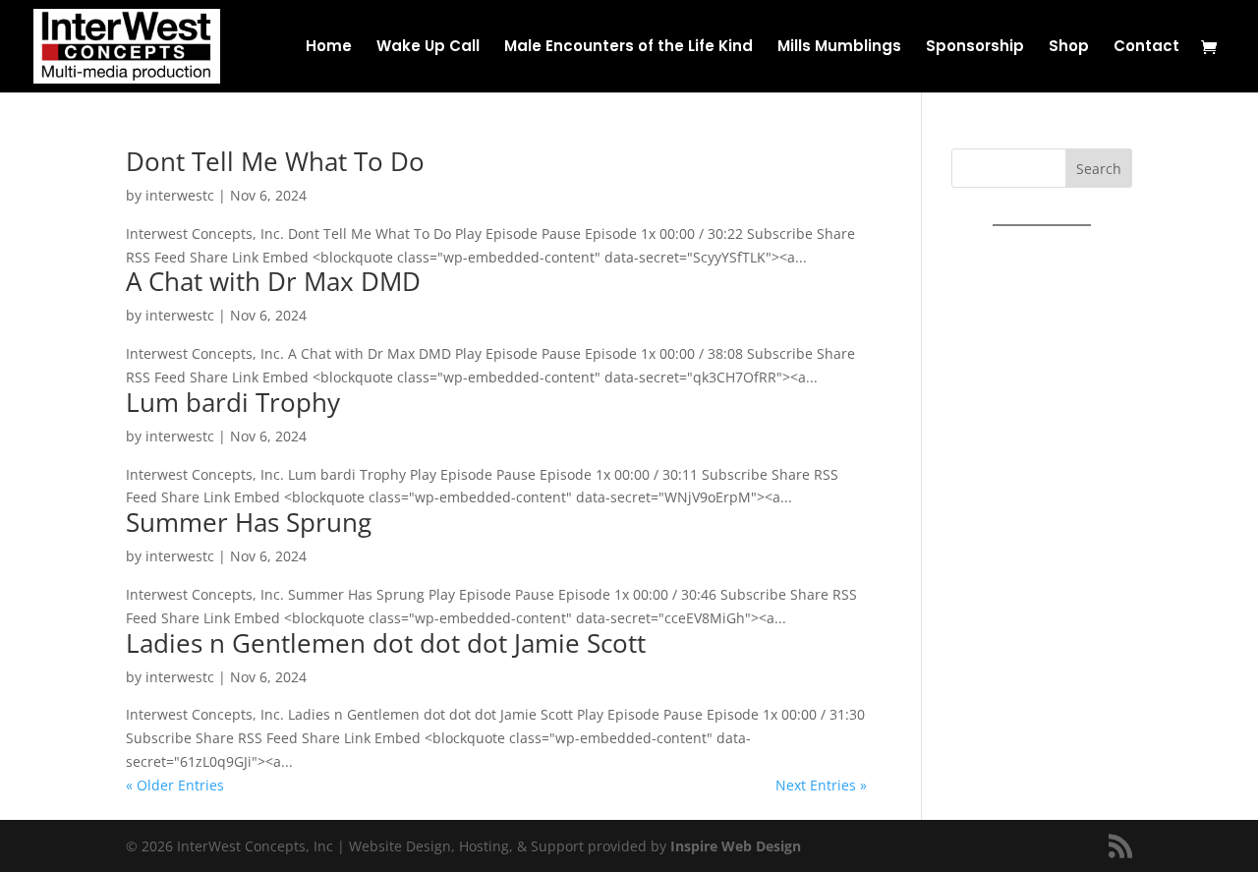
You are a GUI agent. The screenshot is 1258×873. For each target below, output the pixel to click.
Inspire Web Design (735, 846)
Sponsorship (975, 47)
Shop (1069, 47)
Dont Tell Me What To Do (275, 161)
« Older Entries (175, 785)
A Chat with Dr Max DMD (273, 281)
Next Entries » (821, 785)
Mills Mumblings (839, 47)
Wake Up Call (428, 47)
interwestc (179, 195)
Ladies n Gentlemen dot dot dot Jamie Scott (386, 643)
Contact (1146, 47)
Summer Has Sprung (249, 522)
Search (1098, 168)
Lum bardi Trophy (233, 402)
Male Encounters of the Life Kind (628, 47)
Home (329, 47)
